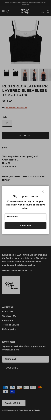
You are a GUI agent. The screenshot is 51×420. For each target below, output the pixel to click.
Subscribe (25, 225)
